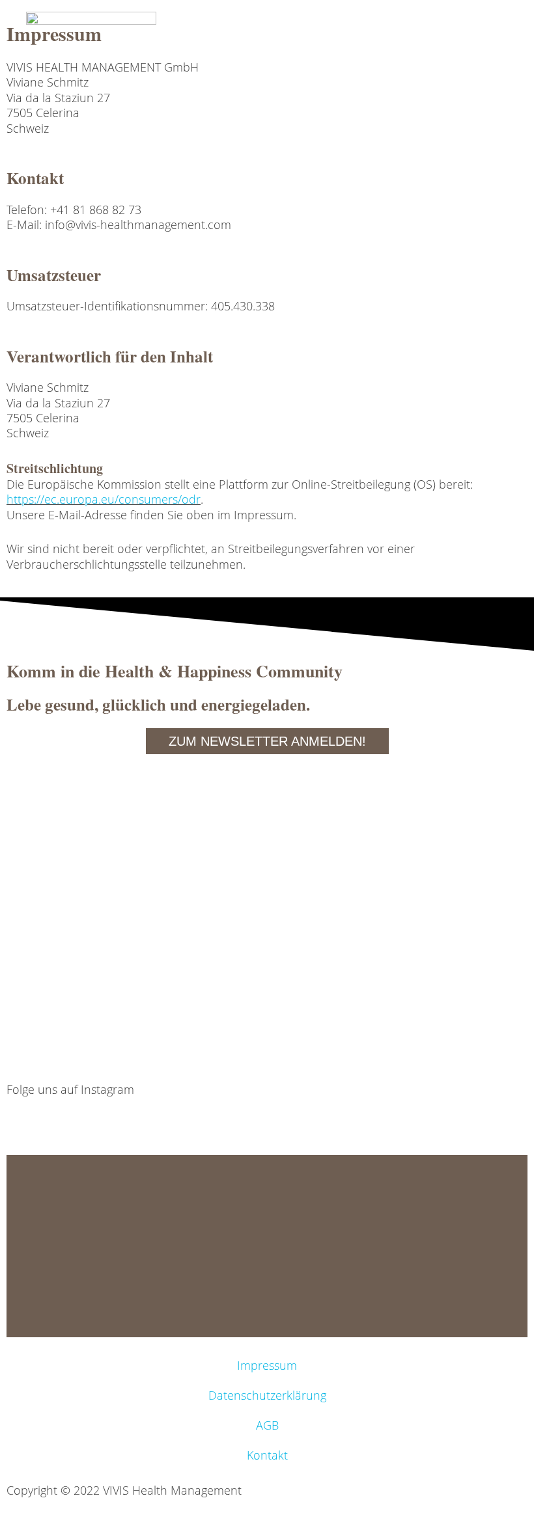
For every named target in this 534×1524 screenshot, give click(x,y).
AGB (267, 1425)
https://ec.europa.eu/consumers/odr (104, 499)
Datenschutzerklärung (267, 1395)
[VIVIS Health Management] (91, 33)
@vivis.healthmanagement (76, 1115)
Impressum (267, 1365)
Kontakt (267, 1455)
